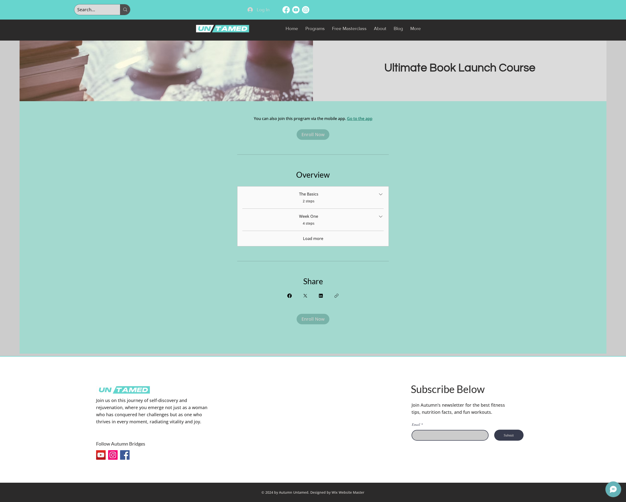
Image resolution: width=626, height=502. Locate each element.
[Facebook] (125, 455)
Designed (318, 492)
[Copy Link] (336, 296)
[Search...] (125, 9)
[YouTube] (101, 455)
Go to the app (359, 118)
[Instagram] (113, 455)
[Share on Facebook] (289, 296)
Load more (313, 238)
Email (416, 424)
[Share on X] (305, 296)
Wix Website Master (348, 492)
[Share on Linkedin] (321, 296)
